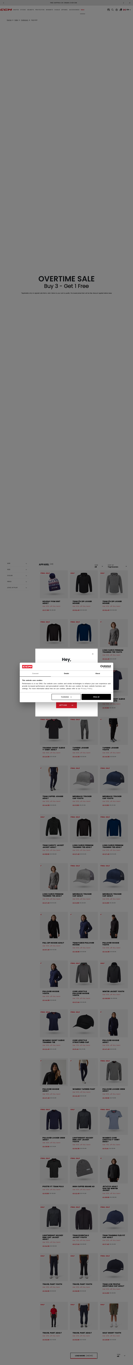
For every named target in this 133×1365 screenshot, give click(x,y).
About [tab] (97, 673)
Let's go (63, 705)
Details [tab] (66, 673)
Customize (65, 697)
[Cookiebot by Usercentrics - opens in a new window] (102, 666)
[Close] (93, 654)
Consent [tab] (35, 673)
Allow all (96, 697)
